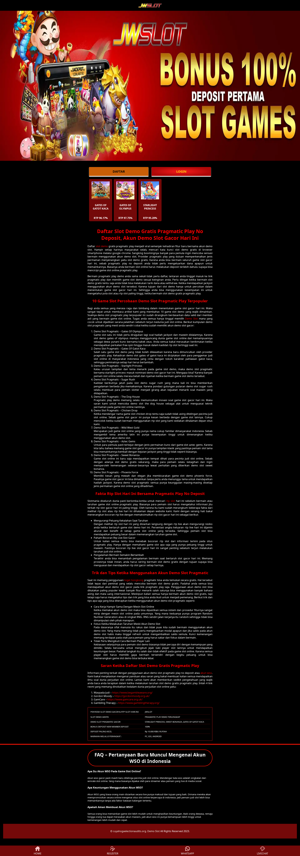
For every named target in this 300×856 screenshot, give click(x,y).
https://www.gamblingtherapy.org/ (139, 703)
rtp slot (170, 501)
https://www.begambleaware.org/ (132, 692)
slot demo (102, 246)
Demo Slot (191, 318)
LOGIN (181, 171)
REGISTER (112, 853)
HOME (37, 853)
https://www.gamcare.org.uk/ (124, 699)
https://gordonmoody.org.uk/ (132, 696)
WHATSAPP (187, 853)
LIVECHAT (262, 853)
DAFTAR (119, 171)
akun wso (206, 673)
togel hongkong (133, 580)
